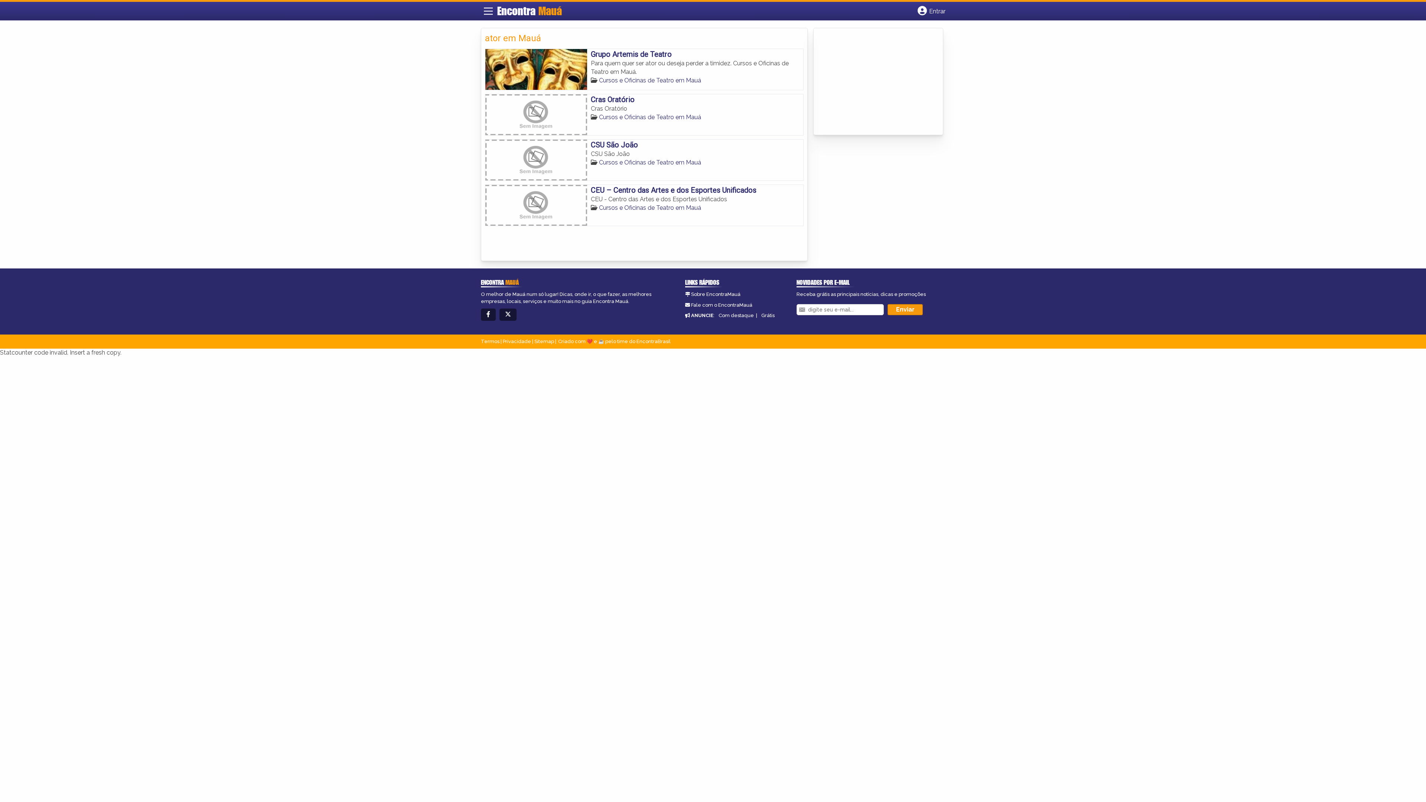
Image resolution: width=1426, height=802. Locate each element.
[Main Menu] (488, 11)
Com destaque (736, 315)
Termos (490, 341)
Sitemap (544, 341)
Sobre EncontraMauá (715, 294)
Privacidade (517, 341)
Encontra (529, 10)
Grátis (768, 315)
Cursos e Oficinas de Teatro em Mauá (650, 80)
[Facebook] (488, 315)
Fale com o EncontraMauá (721, 305)
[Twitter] (508, 315)
